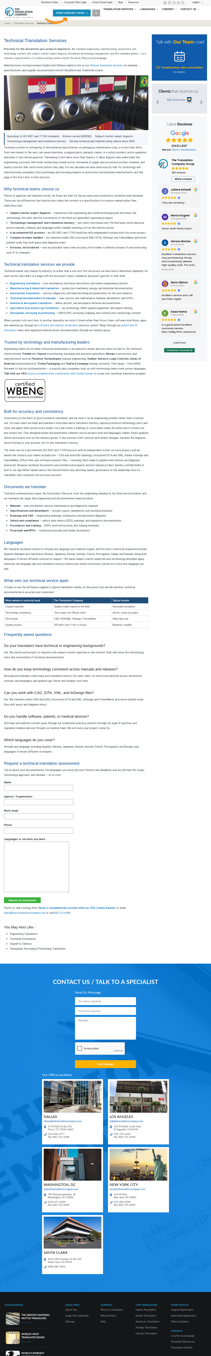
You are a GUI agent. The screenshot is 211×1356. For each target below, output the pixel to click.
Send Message (106, 1064)
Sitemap (70, 1321)
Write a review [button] (183, 179)
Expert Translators (146, 1315)
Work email (11, 810)
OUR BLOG (176, 1331)
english (196, 2)
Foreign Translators (146, 1327)
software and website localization (58, 325)
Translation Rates (49, 2)
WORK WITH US (180, 1305)
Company (168, 9)
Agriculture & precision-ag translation (34, 308)
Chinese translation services (106, 65)
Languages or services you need (24, 839)
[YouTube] (178, 2)
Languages (147, 9)
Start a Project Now (70, 13)
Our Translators (146, 1305)
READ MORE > (27, 1323)
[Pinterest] (183, 2)
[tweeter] (169, 2)
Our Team (183, 42)
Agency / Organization (18, 796)
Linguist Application (182, 1309)
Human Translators (146, 1333)
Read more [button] (168, 269)
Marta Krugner (180, 215)
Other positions (180, 1321)
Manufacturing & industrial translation (34, 288)
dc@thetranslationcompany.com (61, 1189)
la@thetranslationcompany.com (126, 1121)
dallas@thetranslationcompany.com (63, 1121)
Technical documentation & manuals (33, 298)
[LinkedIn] (174, 2)
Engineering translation (25, 283)
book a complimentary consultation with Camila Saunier (60, 373)
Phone (8, 825)
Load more (179, 342)
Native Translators (146, 1309)
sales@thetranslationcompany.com (24, 912)
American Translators (148, 1321)
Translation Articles (182, 1347)
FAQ (103, 1321)
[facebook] (165, 2)
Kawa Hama (179, 311)
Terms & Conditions (112, 1309)
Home (7, 23)
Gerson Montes (181, 241)
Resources (133, 2)
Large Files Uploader (77, 1315)
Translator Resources (183, 1341)
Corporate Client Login (75, 2)
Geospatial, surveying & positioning (32, 313)
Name (7, 782)
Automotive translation (25, 293)
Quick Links (72, 1305)
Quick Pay (71, 1309)
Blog (120, 2)
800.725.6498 (62, 912)
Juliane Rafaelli (181, 189)
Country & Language (182, 1335)
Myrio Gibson (179, 282)
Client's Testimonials (183, 149)
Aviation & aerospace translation (31, 303)
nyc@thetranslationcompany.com (127, 1189)
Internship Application (183, 1315)
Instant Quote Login (102, 2)
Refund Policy (108, 1315)
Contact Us (188, 9)
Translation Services (118, 9)
